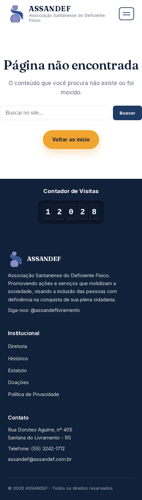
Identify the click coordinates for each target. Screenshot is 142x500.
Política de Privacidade (33, 394)
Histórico (18, 359)
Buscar (127, 113)
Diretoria (17, 346)
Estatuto (17, 371)
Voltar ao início (71, 139)
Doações (18, 382)
